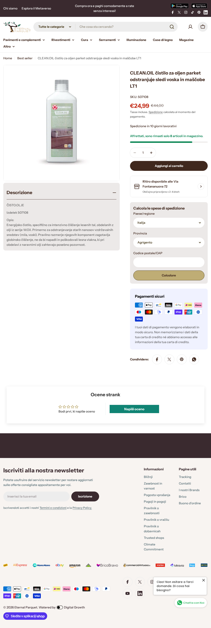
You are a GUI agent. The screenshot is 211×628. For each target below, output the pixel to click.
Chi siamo (10, 8)
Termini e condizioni (53, 508)
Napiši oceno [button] (134, 409)
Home (7, 58)
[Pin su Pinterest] (182, 359)
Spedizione (156, 112)
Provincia (140, 233)
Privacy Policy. (82, 508)
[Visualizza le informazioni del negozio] (201, 186)
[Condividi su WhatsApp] (194, 359)
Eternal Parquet (25, 607)
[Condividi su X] (169, 359)
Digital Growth (74, 607)
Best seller (25, 58)
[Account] (190, 26)
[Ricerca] (171, 26)
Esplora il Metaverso (36, 8)
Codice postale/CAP (147, 253)
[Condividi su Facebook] (157, 359)
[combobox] (105, 27)
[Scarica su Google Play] (179, 5)
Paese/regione (144, 214)
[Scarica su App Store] (199, 5)
